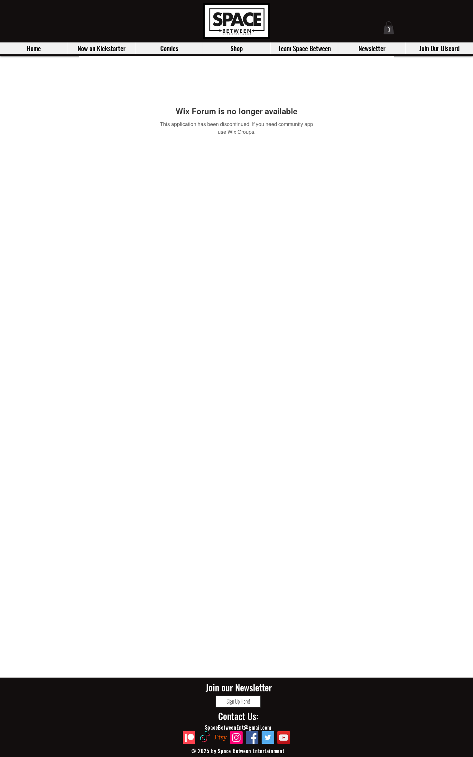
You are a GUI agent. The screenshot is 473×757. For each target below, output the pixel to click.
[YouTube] (283, 737)
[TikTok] (205, 737)
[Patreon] (189, 737)
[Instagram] (236, 737)
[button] (101, 48)
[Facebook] (252, 737)
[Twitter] (268, 737)
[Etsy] (220, 737)
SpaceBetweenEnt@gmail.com (238, 727)
